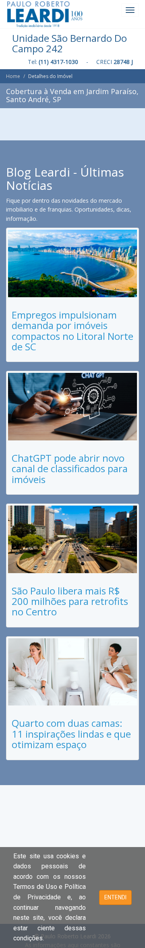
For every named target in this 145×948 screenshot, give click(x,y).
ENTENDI (115, 897)
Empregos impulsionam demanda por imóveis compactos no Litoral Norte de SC (72, 330)
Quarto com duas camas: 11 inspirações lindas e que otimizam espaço (71, 733)
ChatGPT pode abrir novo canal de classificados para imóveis (70, 468)
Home (13, 76)
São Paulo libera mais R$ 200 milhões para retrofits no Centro (70, 601)
